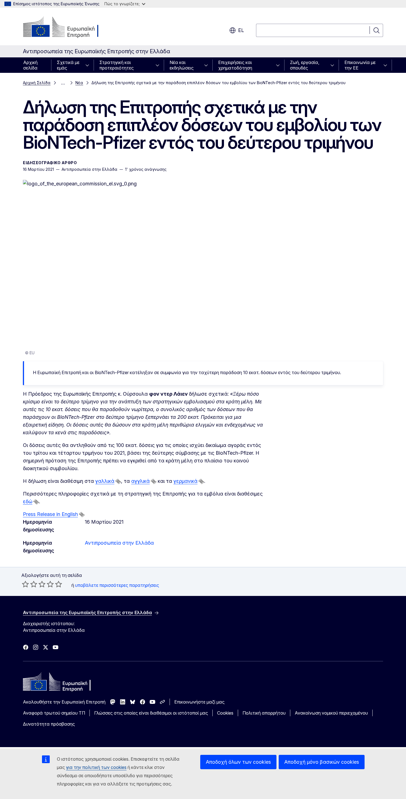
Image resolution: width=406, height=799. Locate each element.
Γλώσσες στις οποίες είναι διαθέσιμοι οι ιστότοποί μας (151, 713)
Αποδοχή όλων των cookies (238, 762)
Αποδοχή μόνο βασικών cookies (321, 762)
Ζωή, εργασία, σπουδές (304, 65)
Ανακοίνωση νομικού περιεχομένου (331, 713)
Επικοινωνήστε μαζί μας (199, 702)
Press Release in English (50, 514)
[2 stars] (29, 584)
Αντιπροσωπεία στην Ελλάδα (119, 543)
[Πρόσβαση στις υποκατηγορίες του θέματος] (89, 65)
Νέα (79, 82)
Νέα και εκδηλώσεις (182, 65)
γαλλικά (104, 481)
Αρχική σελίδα (30, 65)
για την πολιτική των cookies (96, 767)
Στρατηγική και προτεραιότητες (116, 65)
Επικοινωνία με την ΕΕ (360, 65)
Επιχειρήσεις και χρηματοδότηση (235, 65)
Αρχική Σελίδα (37, 82)
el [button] (241, 30)
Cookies (225, 713)
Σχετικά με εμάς (68, 65)
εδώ (27, 501)
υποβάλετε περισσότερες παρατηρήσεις (117, 585)
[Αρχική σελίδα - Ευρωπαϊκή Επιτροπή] (67, 28)
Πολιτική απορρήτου (264, 713)
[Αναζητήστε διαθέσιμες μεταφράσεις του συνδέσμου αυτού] (118, 481)
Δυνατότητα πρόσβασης (49, 724)
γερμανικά (185, 481)
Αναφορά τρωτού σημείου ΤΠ (54, 713)
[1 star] (25, 584)
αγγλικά (140, 481)
